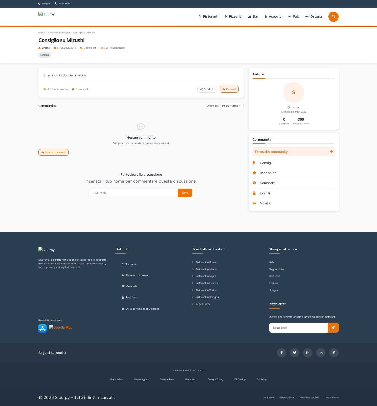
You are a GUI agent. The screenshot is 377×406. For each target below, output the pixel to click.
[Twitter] (294, 352)
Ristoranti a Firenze (207, 283)
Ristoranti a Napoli (206, 276)
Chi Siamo (268, 397)
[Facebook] (281, 352)
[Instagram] (307, 352)
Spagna (273, 290)
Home (41, 32)
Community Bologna (59, 32)
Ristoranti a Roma (206, 262)
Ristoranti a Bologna (207, 297)
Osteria (316, 16)
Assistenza (64, 3)
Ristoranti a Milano (206, 269)
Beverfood (190, 379)
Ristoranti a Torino (206, 290)
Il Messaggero (141, 379)
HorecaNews (167, 379)
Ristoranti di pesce (137, 275)
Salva (185, 192)
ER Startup (240, 379)
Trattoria (131, 264)
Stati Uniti (274, 276)
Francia (273, 283)
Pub (296, 16)
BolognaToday (215, 379)
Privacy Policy (286, 397)
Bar (255, 16)
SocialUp (262, 379)
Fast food (131, 297)
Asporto (275, 16)
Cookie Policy (331, 397)
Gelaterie (131, 286)
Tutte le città (203, 304)
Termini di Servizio (309, 397)
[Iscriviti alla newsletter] (333, 328)
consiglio (44, 55)
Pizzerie (235, 16)
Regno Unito (276, 269)
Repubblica (116, 379)
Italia (271, 262)
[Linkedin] (320, 352)
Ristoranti (210, 16)
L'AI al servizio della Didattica (142, 308)
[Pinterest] (334, 352)
